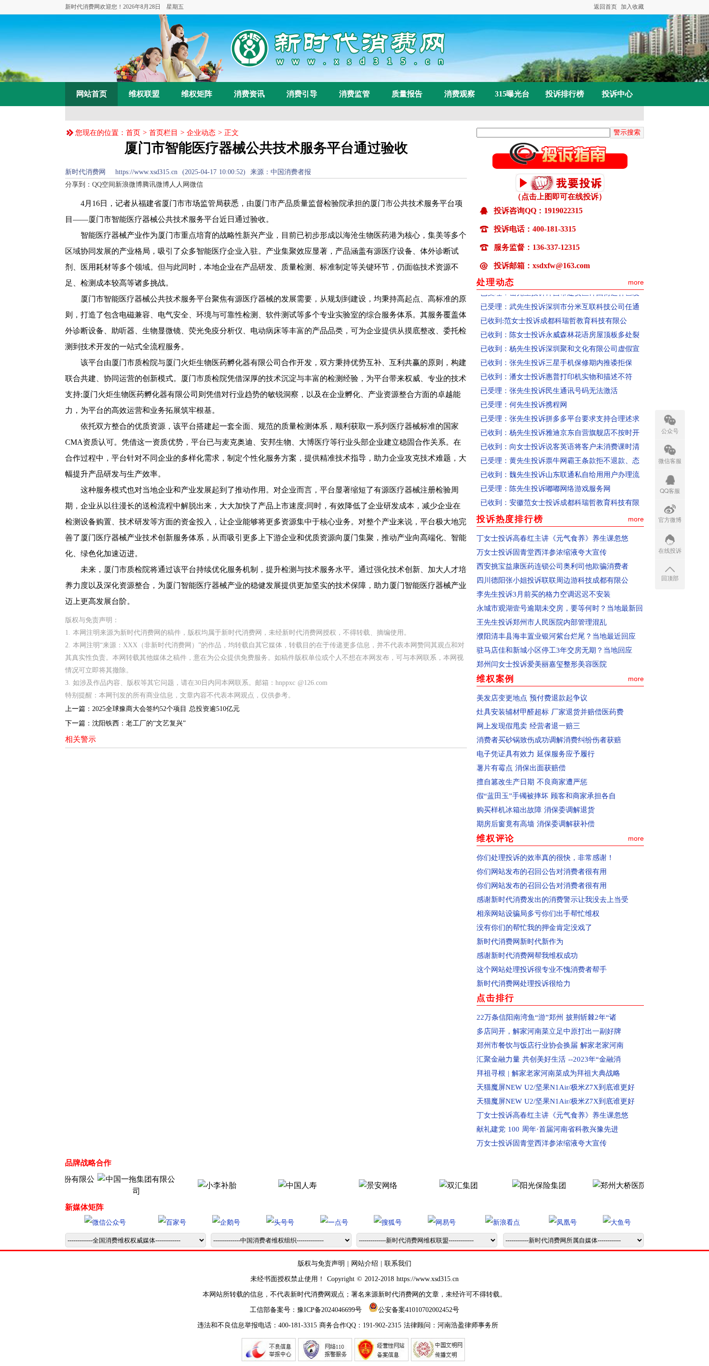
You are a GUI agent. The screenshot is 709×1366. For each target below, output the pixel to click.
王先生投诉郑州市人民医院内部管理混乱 (542, 622)
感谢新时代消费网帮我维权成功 (527, 955)
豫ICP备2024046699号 (329, 1309)
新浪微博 (128, 184)
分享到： (78, 184)
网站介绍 (364, 1263)
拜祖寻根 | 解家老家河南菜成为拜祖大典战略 (548, 1073)
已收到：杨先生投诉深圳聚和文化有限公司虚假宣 (560, 336)
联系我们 (397, 1263)
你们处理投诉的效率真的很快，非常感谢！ (545, 857)
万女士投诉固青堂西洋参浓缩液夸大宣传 (542, 552)
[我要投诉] (560, 189)
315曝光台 (512, 94)
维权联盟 (144, 94)
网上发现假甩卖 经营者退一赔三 (528, 726)
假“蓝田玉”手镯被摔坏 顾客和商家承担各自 (546, 796)
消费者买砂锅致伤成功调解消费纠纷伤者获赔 (549, 740)
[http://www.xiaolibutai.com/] (194, 1185)
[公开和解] (559, 166)
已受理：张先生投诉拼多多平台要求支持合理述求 (560, 406)
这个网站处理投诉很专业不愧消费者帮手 (542, 969)
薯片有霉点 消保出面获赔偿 (521, 768)
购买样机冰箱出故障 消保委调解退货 (536, 810)
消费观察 (459, 94)
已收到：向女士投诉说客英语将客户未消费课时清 (560, 433)
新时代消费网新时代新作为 (520, 941)
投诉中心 (617, 94)
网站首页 (91, 94)
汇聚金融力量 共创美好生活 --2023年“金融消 (549, 1059)
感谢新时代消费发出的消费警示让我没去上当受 (552, 899)
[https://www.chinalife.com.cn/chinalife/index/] (275, 1185)
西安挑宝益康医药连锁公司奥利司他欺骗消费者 (552, 566)
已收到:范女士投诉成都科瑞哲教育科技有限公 (553, 308)
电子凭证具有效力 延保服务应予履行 (536, 754)
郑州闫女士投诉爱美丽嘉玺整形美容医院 (542, 664)
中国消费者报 (291, 172)
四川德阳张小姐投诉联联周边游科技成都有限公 (552, 580)
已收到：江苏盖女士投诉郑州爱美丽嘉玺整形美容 (560, 503)
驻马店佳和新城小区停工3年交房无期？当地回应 (554, 650)
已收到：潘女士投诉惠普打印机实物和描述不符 (556, 364)
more (636, 282)
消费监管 (354, 94)
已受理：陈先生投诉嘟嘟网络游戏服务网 (545, 475)
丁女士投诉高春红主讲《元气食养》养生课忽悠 (552, 538)
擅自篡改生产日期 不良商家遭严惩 (532, 782)
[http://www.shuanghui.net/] (436, 1185)
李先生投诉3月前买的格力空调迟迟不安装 (544, 594)
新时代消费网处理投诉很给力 (524, 983)
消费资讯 (249, 94)
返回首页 (605, 6)
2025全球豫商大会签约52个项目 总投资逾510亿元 (166, 708)
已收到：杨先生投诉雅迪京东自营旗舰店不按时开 (560, 419)
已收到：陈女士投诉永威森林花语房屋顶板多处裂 (560, 322)
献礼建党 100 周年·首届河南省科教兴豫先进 (547, 1129)
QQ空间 (103, 184)
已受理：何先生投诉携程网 (523, 392)
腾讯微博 (155, 184)
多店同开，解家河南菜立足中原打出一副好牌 (549, 1031)
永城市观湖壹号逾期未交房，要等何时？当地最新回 (560, 608)
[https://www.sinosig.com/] (517, 1185)
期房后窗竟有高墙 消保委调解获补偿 (536, 824)
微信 (196, 184)
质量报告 (407, 94)
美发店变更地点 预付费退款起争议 (532, 698)
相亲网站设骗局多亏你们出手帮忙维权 (538, 913)
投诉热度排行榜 (510, 519)
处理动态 (496, 282)
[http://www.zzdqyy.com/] (597, 1185)
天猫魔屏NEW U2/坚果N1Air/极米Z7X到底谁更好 (556, 1087)
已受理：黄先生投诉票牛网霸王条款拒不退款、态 (560, 447)
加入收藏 (632, 6)
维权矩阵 (196, 94)
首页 (133, 133)
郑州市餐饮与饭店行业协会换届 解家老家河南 (550, 1045)
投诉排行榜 (564, 94)
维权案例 (496, 678)
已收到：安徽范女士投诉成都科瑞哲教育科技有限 (560, 489)
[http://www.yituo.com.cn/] (114, 1191)
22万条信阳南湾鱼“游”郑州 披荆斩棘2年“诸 (546, 1017)
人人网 (179, 184)
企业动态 (201, 133)
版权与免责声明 (322, 1263)
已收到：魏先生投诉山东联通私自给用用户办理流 (560, 461)
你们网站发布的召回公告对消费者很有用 (542, 871)
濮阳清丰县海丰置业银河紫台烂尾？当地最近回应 (556, 636)
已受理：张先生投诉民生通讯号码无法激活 (549, 378)
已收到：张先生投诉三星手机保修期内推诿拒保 (556, 350)
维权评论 (496, 838)
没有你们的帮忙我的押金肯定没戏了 (534, 927)
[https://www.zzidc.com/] (355, 1185)
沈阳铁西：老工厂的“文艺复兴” (139, 723)
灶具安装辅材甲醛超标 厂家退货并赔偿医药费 (550, 712)
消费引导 (301, 94)
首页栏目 (163, 133)
